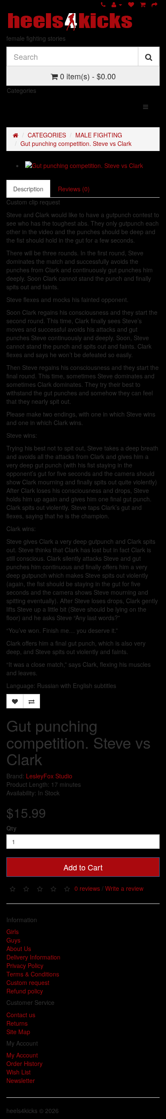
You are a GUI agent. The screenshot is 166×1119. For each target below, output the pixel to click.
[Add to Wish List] (14, 701)
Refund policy (24, 991)
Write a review (124, 888)
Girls (12, 931)
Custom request (27, 982)
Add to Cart (83, 867)
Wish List (18, 1072)
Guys (13, 940)
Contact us (20, 1014)
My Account (22, 1055)
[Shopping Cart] (143, 4)
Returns (17, 1023)
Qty (11, 828)
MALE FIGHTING (98, 135)
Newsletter (20, 1080)
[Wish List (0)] (131, 4)
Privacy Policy (24, 965)
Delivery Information (33, 957)
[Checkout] (154, 4)
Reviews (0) (74, 189)
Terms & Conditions (32, 974)
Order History (24, 1063)
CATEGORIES (47, 135)
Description (28, 189)
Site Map (18, 1031)
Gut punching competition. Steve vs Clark (76, 143)
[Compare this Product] (31, 701)
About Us (18, 948)
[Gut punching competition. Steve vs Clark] (91, 165)
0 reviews (87, 888)
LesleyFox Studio (49, 776)
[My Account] (117, 4)
